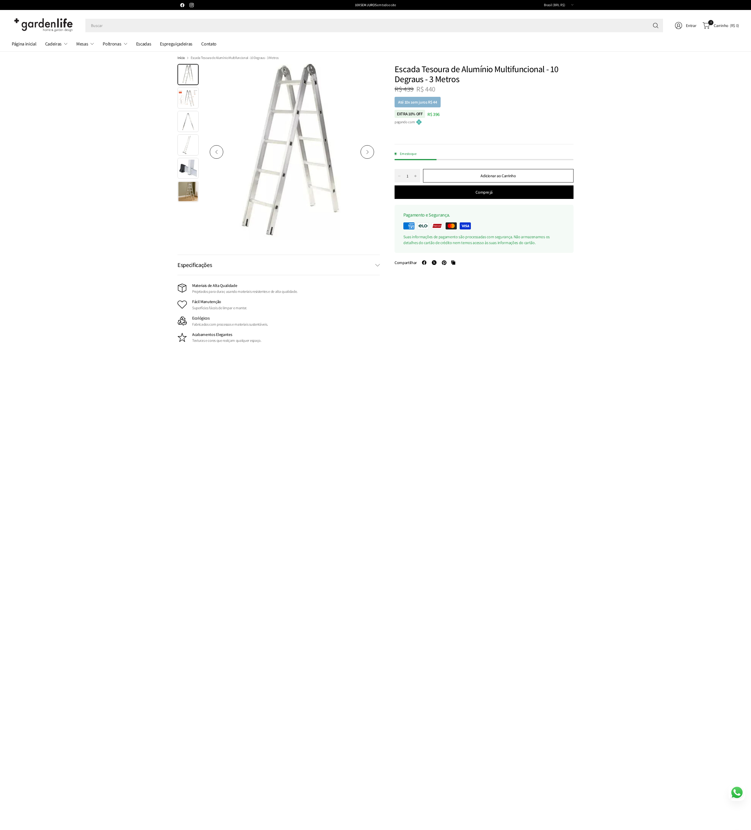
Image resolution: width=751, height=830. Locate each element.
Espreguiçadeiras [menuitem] (176, 44)
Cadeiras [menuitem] (53, 44)
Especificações (194, 265)
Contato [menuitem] (208, 44)
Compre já (484, 192)
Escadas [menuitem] (143, 44)
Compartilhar (406, 263)
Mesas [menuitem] (82, 44)
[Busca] (655, 25)
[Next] (367, 152)
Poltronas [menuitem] (112, 44)
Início (181, 58)
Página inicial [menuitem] (24, 44)
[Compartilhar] (424, 262)
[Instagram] (191, 5)
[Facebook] (182, 5)
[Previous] (216, 152)
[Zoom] (368, 75)
